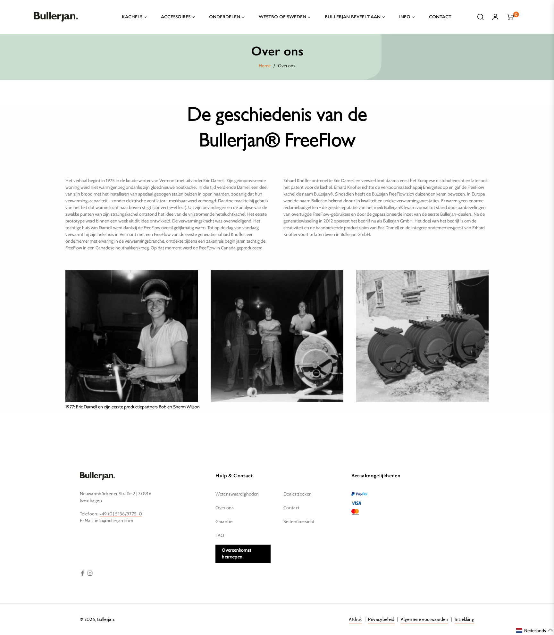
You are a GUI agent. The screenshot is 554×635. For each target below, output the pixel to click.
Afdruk (355, 619)
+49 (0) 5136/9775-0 (121, 514)
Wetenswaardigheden (237, 494)
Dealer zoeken (297, 494)
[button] (535, 630)
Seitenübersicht (299, 522)
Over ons (224, 508)
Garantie (223, 522)
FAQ (219, 535)
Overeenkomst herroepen (236, 553)
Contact (291, 508)
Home (265, 66)
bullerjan (105, 619)
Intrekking (464, 619)
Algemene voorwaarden (424, 619)
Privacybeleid (381, 619)
